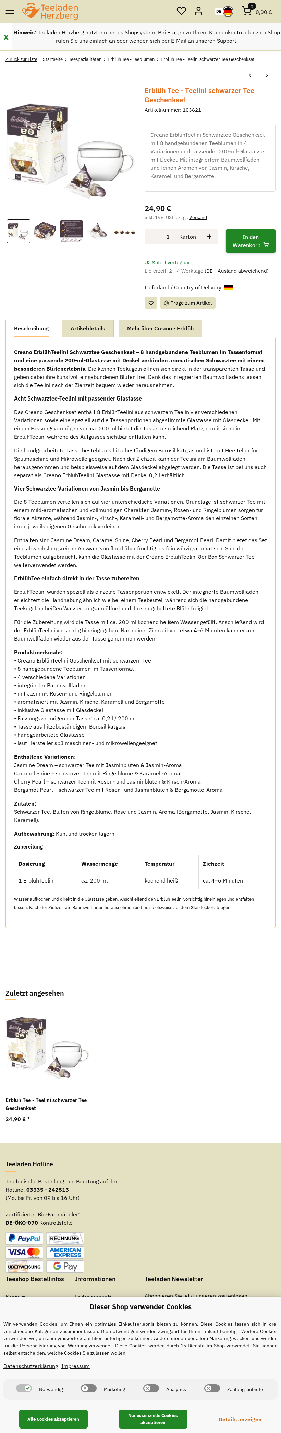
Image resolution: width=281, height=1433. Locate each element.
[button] (181, 11)
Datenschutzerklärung (30, 1366)
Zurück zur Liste (21, 59)
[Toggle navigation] (9, 11)
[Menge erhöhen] (209, 237)
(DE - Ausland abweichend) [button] (237, 270)
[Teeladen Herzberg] (50, 11)
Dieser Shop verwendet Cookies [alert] (141, 1306)
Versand (198, 217)
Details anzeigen (240, 1419)
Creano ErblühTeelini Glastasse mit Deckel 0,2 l (101, 475)
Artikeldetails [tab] (88, 328)
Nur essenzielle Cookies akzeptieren (153, 1419)
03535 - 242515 (47, 1189)
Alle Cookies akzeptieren (53, 1419)
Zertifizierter (20, 1214)
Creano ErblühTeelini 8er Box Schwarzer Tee (200, 556)
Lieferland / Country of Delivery (184, 287)
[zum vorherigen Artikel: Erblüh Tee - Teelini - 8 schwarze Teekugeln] (249, 75)
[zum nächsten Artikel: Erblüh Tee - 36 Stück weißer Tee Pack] (267, 75)
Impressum (75, 1366)
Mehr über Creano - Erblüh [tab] (160, 328)
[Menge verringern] (153, 237)
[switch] (24, 1388)
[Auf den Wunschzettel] (151, 303)
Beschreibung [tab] (31, 328)
